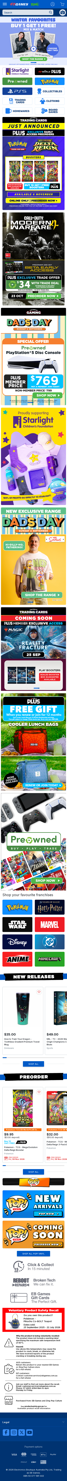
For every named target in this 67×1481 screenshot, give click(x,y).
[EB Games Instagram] (14, 1432)
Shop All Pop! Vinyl (33, 1253)
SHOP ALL (33, 1064)
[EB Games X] (21, 1432)
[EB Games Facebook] (6, 1432)
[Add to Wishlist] (39, 991)
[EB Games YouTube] (29, 1432)
